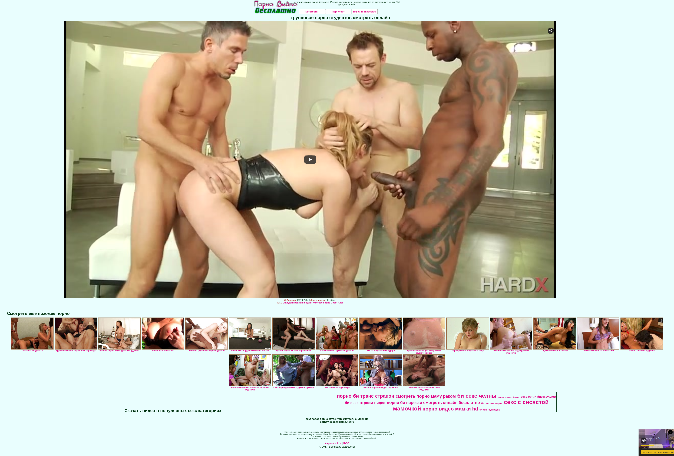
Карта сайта (333, 443)
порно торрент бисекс (508, 397)
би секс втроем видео (365, 403)
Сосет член (337, 302)
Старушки (288, 302)
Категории (311, 11)
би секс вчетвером (492, 403)
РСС (346, 443)
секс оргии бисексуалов (538, 396)
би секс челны (476, 396)
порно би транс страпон (365, 396)
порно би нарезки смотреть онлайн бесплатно (433, 402)
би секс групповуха (490, 410)
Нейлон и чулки (303, 302)
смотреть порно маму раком (426, 396)
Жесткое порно (321, 302)
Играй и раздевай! (364, 11)
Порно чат (338, 11)
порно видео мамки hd (450, 409)
